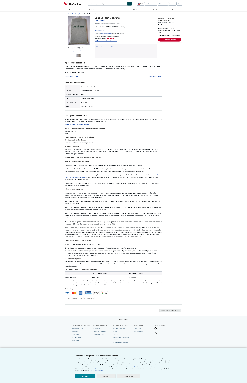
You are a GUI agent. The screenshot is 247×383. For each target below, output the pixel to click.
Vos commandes (77, 337)
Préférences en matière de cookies (120, 342)
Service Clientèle (138, 331)
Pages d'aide (137, 328)
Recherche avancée (70, 10)
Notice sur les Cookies (119, 347)
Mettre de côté (99, 30)
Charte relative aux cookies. (103, 369)
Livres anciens (113, 10)
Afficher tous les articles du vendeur (106, 41)
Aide (179, 4)
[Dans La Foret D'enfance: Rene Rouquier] (79, 30)
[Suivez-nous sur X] (155, 333)
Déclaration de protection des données (121, 338)
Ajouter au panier (170, 40)
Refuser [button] (106, 376)
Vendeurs (156, 10)
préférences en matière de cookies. (125, 367)
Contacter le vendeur (72, 76)
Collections (92, 10)
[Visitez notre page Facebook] (155, 328)
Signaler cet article (155, 76)
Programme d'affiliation (99, 331)
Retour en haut (123, 319)
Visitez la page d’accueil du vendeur (77, 125)
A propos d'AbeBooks (119, 328)
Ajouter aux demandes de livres (170, 310)
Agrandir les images (79, 51)
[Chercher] (129, 4)
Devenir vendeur (177, 10)
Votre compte (163, 4)
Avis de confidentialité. (97, 370)
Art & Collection (135, 10)
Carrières (115, 334)
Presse (115, 331)
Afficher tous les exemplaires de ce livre (108, 47)
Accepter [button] (85, 376)
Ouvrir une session (151, 4)
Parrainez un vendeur (98, 334)
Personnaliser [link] (128, 376)
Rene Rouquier (76, 14)
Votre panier (75, 340)
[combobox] (107, 4)
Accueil (67, 14)
